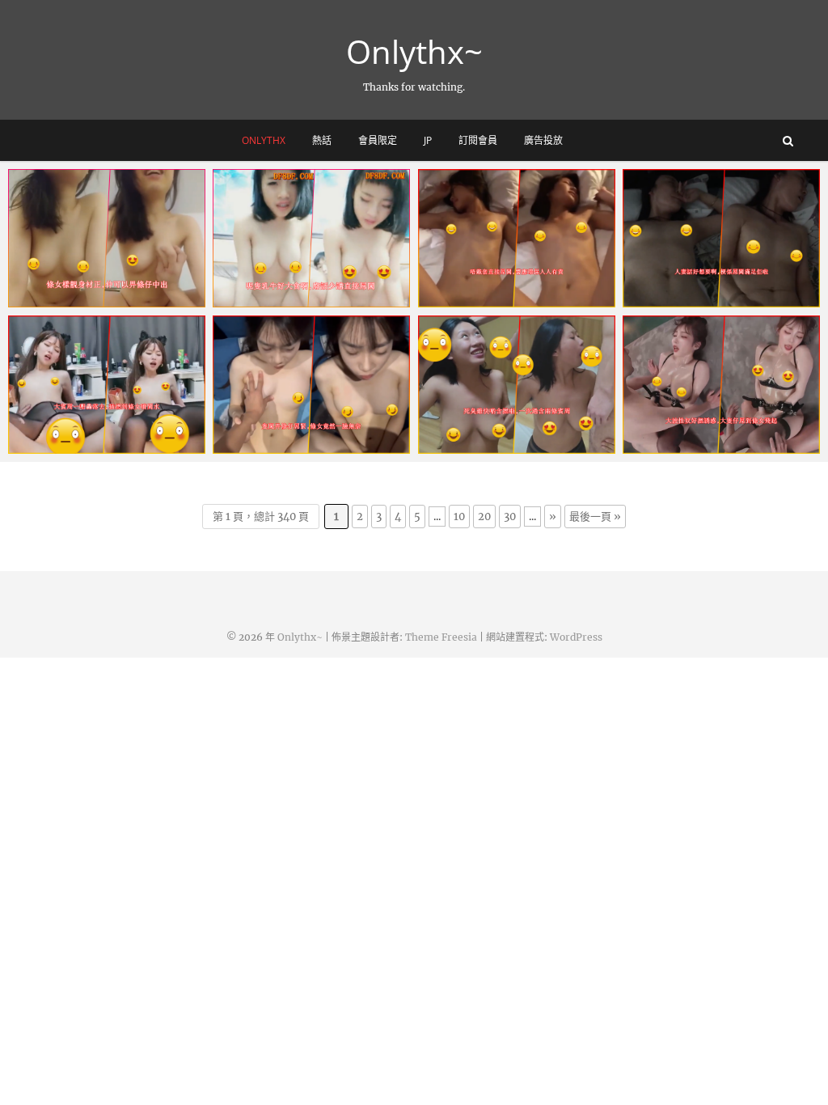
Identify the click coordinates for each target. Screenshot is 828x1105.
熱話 (322, 140)
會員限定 (377, 140)
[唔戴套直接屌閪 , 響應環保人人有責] (516, 238)
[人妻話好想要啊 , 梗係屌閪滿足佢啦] (721, 238)
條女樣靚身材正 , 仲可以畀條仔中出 (102, 290)
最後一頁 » (595, 516)
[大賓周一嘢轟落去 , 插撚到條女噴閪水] (106, 384)
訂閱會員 (477, 140)
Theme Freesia (441, 637)
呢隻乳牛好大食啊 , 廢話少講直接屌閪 (306, 290)
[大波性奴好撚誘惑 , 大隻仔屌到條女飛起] (721, 384)
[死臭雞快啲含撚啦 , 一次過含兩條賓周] (516, 384)
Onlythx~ (414, 51)
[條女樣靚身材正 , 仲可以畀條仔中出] (106, 238)
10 (459, 516)
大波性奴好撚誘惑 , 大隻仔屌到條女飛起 (716, 436)
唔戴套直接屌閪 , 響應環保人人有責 (511, 290)
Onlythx (263, 140)
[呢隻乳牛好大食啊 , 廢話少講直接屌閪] (311, 238)
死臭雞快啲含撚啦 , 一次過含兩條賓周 (511, 436)
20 (484, 516)
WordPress (576, 637)
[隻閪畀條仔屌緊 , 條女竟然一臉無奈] (311, 384)
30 (510, 516)
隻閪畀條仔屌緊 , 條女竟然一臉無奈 (306, 436)
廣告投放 (543, 140)
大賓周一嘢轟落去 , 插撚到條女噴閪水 (102, 436)
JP (428, 140)
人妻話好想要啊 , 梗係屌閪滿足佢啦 (716, 290)
